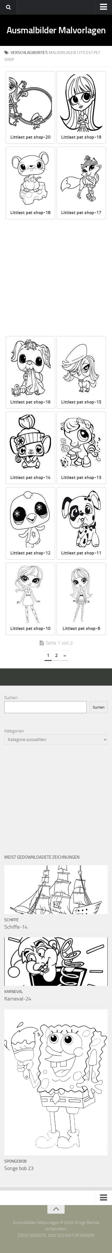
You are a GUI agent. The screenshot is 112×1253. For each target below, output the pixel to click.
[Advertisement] (56, 278)
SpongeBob (15, 1161)
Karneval (13, 991)
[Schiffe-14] (56, 889)
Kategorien (14, 731)
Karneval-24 (17, 999)
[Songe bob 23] (56, 1082)
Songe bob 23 (19, 1168)
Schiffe (11, 920)
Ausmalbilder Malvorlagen (56, 30)
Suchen (11, 697)
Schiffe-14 (16, 927)
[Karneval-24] (56, 961)
